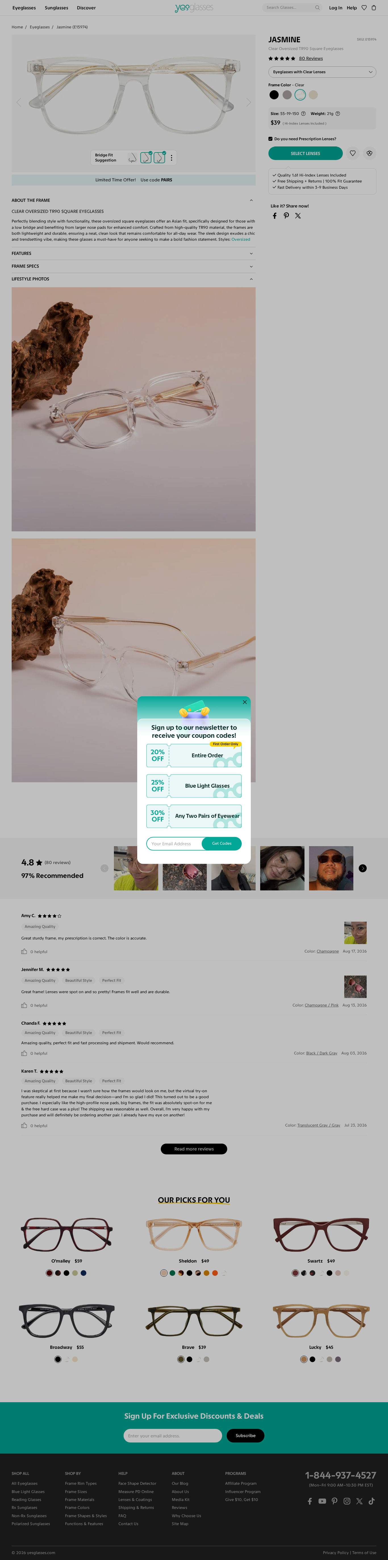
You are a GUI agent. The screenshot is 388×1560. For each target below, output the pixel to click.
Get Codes (221, 843)
